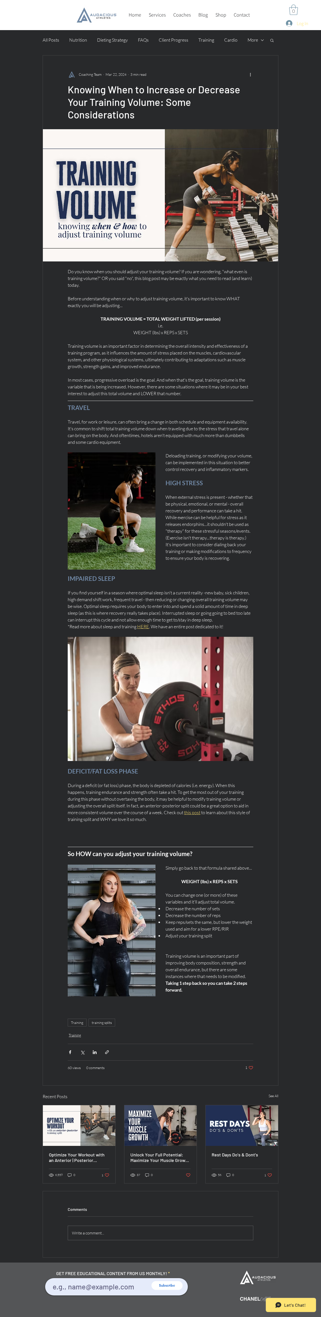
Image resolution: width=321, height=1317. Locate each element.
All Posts (51, 40)
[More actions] (250, 75)
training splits (102, 1022)
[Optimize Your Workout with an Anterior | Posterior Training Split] (79, 1125)
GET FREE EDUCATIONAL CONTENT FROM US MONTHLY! (111, 1273)
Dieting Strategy (112, 40)
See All (273, 1096)
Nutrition (78, 40)
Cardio (230, 40)
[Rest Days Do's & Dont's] (242, 1125)
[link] (293, 10)
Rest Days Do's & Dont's (235, 1154)
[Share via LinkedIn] (94, 1052)
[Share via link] (107, 1052)
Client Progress (173, 40)
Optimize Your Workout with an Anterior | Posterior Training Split (77, 1157)
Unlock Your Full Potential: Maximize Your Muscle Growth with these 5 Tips (160, 1157)
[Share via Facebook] (70, 1052)
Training (206, 40)
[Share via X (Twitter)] (82, 1052)
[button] (157, 15)
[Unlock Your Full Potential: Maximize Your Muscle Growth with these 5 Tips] (160, 1125)
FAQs (143, 40)
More (253, 40)
